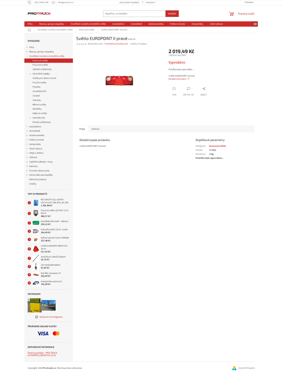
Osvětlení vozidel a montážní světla (46, 56)
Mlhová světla (39, 104)
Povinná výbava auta (39, 170)
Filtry (31, 47)
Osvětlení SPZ (39, 91)
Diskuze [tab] (95, 129)
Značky (32, 184)
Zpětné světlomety (42, 69)
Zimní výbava (35, 148)
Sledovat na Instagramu (51, 317)
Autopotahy (35, 144)
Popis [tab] (82, 129)
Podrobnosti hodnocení (116, 44)
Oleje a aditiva (36, 153)
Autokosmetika (36, 135)
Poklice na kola (36, 139)
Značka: (138, 44)
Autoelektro (35, 126)
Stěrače (33, 157)
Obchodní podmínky (129, 2)
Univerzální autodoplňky (41, 175)
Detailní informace (177, 79)
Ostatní (36, 95)
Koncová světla (40, 60)
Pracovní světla (40, 65)
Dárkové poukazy (37, 179)
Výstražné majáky (41, 73)
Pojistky (36, 87)
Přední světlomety (42, 122)
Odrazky (37, 100)
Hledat (172, 13)
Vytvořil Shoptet (247, 368)
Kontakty (151, 2)
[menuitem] (30, 24)
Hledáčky (37, 109)
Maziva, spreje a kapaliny (41, 51)
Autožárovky (39, 117)
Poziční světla (39, 82)
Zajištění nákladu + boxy (41, 162)
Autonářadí (34, 131)
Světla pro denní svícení (44, 78)
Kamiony (33, 166)
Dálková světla (40, 113)
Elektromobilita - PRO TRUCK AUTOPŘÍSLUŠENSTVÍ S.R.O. (42, 354)
